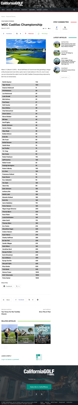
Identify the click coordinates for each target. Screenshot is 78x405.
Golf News (42, 336)
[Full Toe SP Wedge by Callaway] (26, 334)
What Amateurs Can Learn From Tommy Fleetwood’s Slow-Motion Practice (9, 341)
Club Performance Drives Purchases (68, 70)
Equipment (25, 339)
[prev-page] (2, 347)
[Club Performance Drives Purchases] (56, 69)
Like (57, 27)
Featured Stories (11, 16)
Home (3, 16)
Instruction (9, 337)
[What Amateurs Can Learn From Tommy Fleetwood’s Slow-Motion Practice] (9, 334)
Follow (65, 27)
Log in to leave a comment (10, 359)
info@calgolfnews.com (43, 379)
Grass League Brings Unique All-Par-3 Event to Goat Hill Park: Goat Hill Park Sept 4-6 (42, 340)
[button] (74, 10)
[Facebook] (36, 394)
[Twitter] (42, 394)
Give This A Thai (45, 312)
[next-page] (6, 347)
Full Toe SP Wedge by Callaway (26, 341)
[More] (38, 300)
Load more (64, 77)
